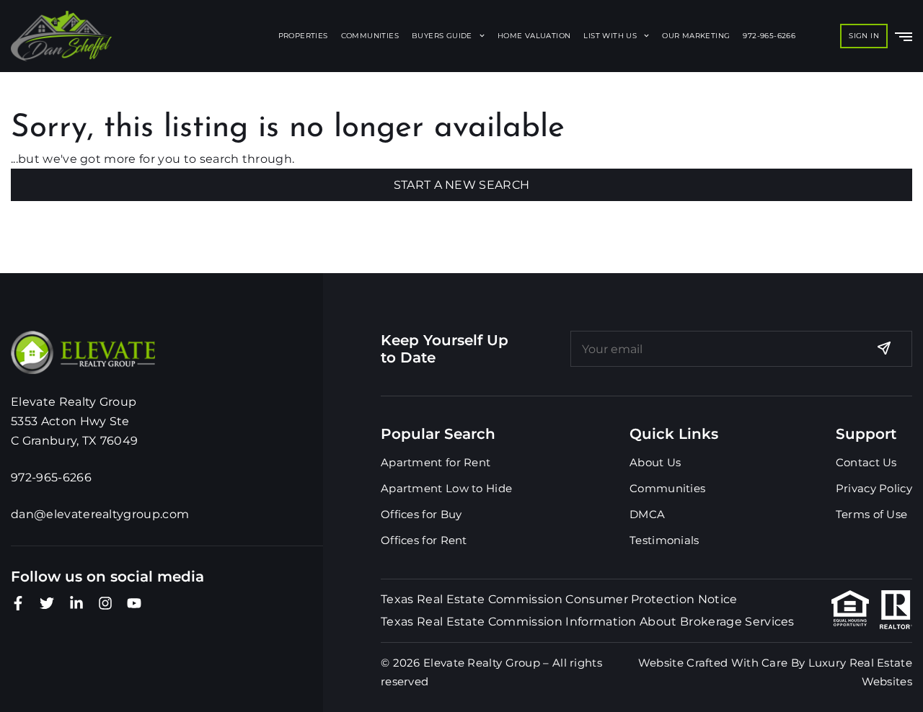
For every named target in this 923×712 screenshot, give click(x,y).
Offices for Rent (424, 540)
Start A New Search (462, 185)
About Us (655, 462)
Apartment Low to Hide (446, 488)
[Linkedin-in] (76, 603)
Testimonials (664, 540)
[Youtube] (134, 603)
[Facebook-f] (18, 603)
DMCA (647, 514)
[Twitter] (47, 603)
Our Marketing (696, 35)
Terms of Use (872, 514)
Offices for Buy (421, 514)
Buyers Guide (442, 35)
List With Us (610, 35)
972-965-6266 (769, 35)
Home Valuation (534, 35)
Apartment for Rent (435, 462)
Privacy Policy (874, 488)
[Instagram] (105, 603)
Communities (370, 35)
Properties (303, 35)
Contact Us (866, 462)
